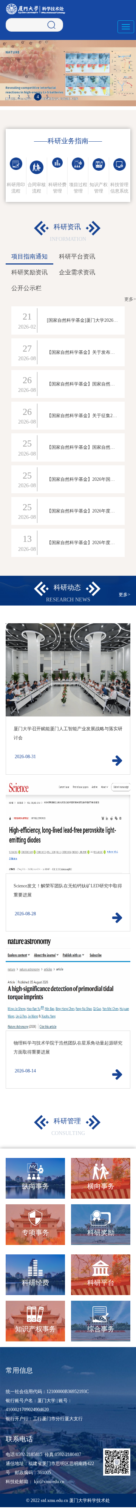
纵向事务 (35, 1186)
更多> (130, 299)
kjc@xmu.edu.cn (49, 1481)
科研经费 (35, 1282)
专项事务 (35, 1232)
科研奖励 (100, 1232)
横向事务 (100, 1186)
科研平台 (100, 1282)
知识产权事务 (35, 1329)
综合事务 (100, 1329)
